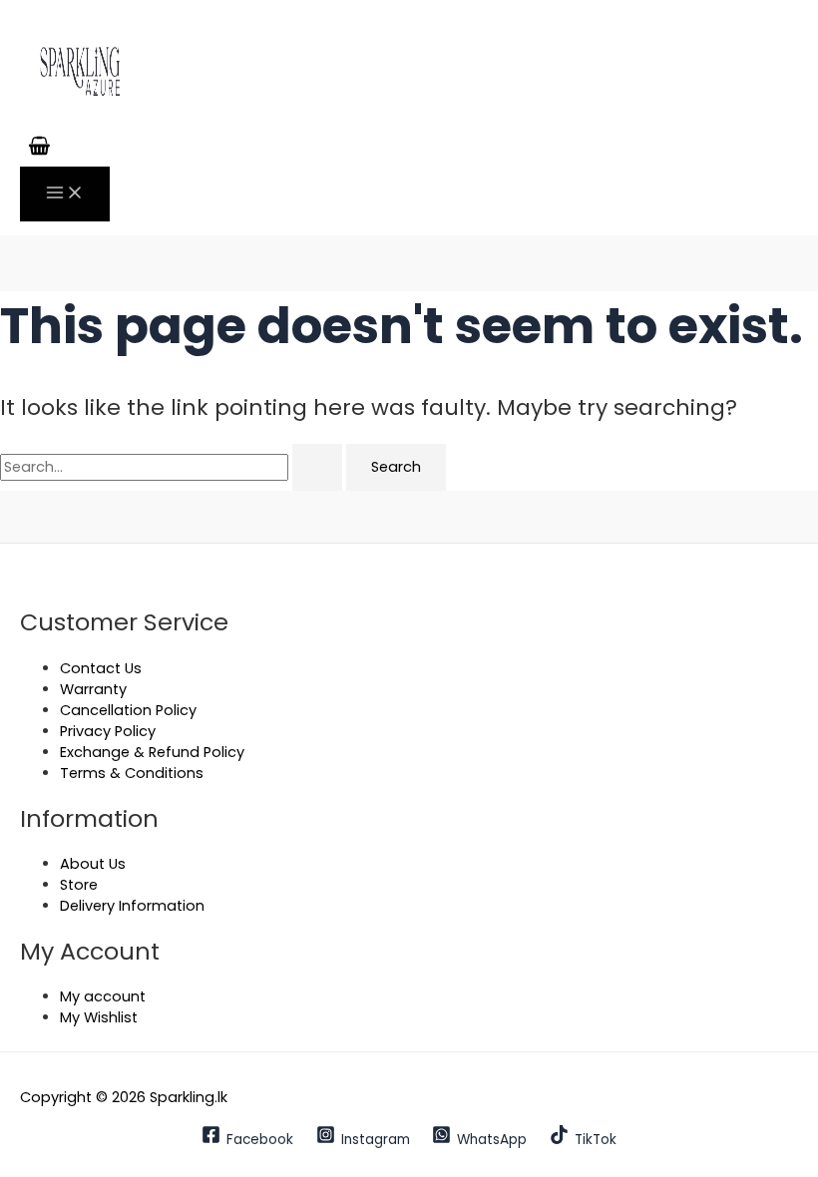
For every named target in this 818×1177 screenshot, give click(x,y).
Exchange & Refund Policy (152, 752)
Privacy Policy (108, 731)
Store (79, 885)
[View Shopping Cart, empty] (39, 148)
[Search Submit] (317, 467)
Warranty (93, 689)
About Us (93, 864)
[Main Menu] (65, 194)
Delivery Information (132, 906)
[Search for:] (173, 467)
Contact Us (101, 668)
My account (103, 996)
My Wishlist (99, 1017)
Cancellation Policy (128, 710)
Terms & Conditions (132, 773)
